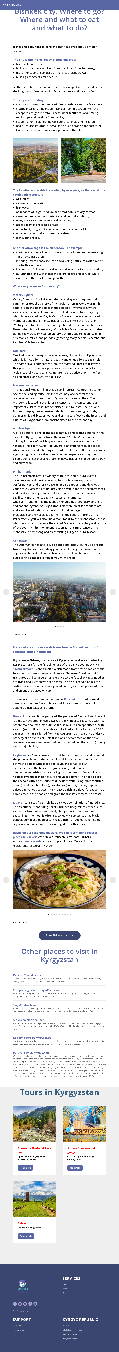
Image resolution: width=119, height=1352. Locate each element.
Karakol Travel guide (27, 975)
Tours (65, 1284)
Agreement (17, 1325)
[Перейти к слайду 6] (62, 914)
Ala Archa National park (29, 1020)
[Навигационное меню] (114, 5)
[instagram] (20, 1304)
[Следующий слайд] (113, 592)
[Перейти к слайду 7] (65, 914)
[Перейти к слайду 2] (58, 626)
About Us (66, 1288)
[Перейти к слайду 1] (55, 626)
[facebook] (15, 1304)
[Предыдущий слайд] (6, 592)
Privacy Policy (18, 1330)
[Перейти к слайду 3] (61, 626)
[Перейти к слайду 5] (59, 914)
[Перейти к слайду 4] (63, 626)
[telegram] (30, 1304)
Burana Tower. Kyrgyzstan (31, 1052)
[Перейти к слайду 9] (70, 914)
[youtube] (25, 1304)
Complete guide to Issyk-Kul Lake (36, 990)
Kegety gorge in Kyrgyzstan (32, 1038)
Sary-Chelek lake (24, 1005)
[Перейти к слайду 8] (67, 914)
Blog (64, 1293)
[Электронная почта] (35, 1304)
